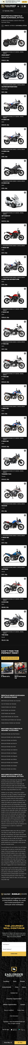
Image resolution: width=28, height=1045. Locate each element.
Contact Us (14, 993)
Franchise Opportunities (14, 999)
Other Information (14, 1016)
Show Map (7, 1042)
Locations (6, 981)
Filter (21, 1042)
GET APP (24, 1)
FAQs (16, 987)
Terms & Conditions (9, 1010)
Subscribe (14, 953)
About (24, 987)
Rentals (22, 981)
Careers (22, 1004)
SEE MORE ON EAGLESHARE (10, 658)
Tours (14, 981)
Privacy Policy (20, 1010)
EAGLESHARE (6, 987)
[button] (14, 46)
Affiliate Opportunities (9, 1004)
